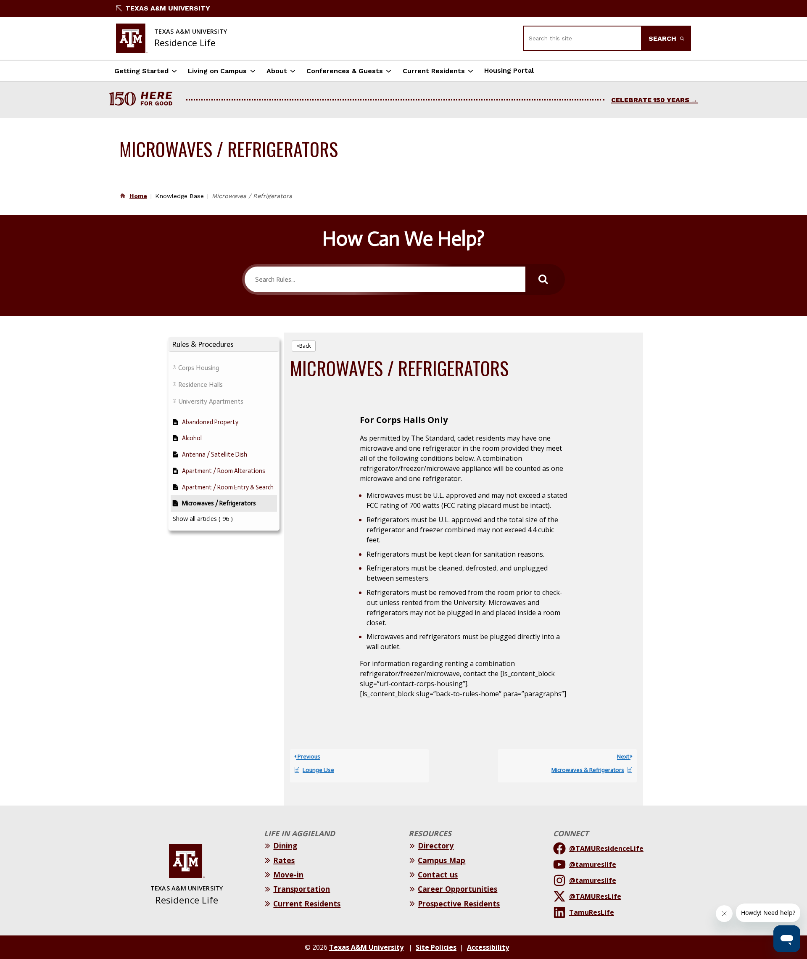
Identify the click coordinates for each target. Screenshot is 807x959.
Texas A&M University (167, 8)
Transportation (301, 889)
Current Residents (434, 71)
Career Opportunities (457, 889)
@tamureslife (592, 864)
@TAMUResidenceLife (606, 848)
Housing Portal (509, 70)
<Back (303, 345)
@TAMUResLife (595, 896)
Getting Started (141, 71)
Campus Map (441, 860)
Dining (285, 845)
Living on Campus (217, 71)
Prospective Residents (459, 903)
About (276, 71)
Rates (284, 860)
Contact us (438, 874)
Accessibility (488, 947)
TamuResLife (591, 912)
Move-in (288, 874)
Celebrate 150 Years (650, 100)
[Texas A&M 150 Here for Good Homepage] (144, 100)
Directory (436, 845)
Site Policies (436, 947)
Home (138, 196)
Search (663, 38)
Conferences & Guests (344, 71)
